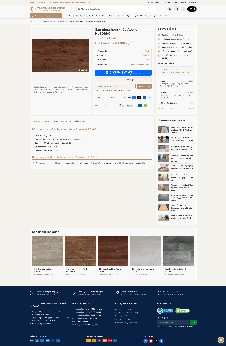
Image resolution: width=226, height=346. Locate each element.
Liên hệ (194, 2)
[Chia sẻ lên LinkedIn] (144, 97)
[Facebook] (145, 341)
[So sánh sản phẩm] (176, 9)
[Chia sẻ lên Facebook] (134, 97)
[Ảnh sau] (191, 257)
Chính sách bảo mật (122, 319)
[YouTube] (151, 341)
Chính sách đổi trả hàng (123, 316)
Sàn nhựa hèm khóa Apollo (67, 21)
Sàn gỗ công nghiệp (104, 16)
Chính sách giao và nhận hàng (126, 313)
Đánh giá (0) (79, 121)
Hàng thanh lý (123, 16)
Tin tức (176, 2)
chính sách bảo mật (125, 90)
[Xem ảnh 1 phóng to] (60, 55)
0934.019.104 (96, 315)
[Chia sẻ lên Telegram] (150, 97)
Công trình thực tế (158, 16)
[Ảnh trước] (34, 257)
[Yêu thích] (183, 9)
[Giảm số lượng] (97, 80)
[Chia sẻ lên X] (139, 97)
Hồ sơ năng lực (167, 2)
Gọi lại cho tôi (144, 86)
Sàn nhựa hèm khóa (47, 21)
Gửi (193, 322)
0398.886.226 (182, 72)
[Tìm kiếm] (79, 9)
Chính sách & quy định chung (125, 323)
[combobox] (118, 9)
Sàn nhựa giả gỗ (71, 16)
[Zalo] (161, 341)
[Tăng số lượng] (107, 80)
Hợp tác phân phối (141, 16)
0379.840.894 (95, 312)
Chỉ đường (189, 81)
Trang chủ (33, 21)
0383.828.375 (96, 309)
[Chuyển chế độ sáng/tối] (170, 9)
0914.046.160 (95, 318)
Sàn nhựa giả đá (87, 16)
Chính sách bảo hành (122, 309)
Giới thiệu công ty (154, 2)
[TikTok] (156, 341)
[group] (92, 121)
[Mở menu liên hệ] (221, 340)
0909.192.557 (166, 72)
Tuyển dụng (185, 2)
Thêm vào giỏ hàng (131, 80)
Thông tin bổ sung (62, 121)
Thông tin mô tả (41, 121)
